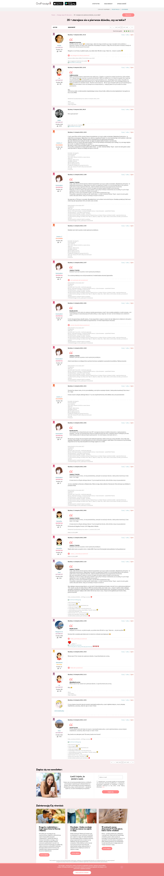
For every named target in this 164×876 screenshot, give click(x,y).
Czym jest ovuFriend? (104, 9)
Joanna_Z (59, 143)
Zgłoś (131, 35)
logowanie (125, 9)
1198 (127, 27)
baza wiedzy (108, 4)
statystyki (96, 4)
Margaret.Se (59, 631)
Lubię (127, 35)
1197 (124, 27)
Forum (53, 15)
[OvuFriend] (43, 4)
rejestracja (115, 9)
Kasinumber (59, 185)
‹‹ (110, 27)
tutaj (103, 787)
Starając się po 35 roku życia (64, 15)
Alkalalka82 (59, 662)
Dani (59, 572)
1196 (121, 27)
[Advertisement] (42, 36)
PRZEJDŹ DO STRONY (82, 872)
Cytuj (122, 35)
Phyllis (59, 45)
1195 (119, 27)
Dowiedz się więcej (85, 868)
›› (132, 27)
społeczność (121, 4)
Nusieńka (59, 521)
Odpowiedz (128, 15)
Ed (59, 78)
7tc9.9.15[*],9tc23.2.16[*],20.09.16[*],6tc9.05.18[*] (80, 646)
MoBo (59, 120)
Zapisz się (110, 792)
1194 (116, 27)
